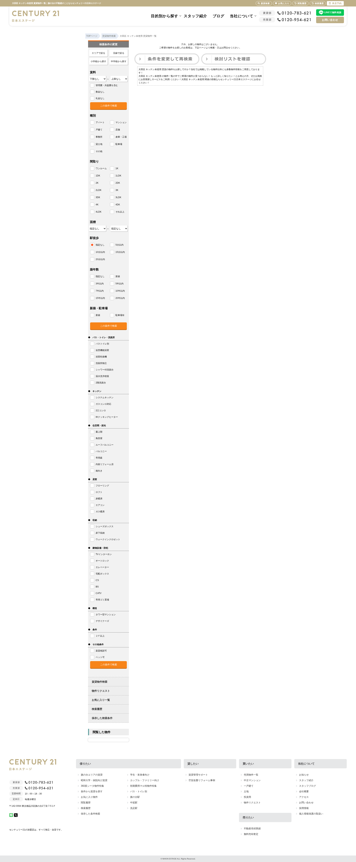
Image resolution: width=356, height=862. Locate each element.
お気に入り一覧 (101, 699)
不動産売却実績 (252, 828)
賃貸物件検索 (99, 681)
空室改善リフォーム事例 (202, 780)
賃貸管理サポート (198, 774)
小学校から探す (98, 61)
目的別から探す (164, 16)
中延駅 (133, 802)
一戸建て (248, 785)
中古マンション (252, 780)
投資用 (247, 797)
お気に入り (283, 3)
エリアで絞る (98, 53)
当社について (241, 16)
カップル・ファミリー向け (144, 780)
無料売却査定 (251, 834)
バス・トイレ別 (138, 791)
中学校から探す (118, 61)
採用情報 (304, 808)
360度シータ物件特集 (92, 785)
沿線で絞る (118, 53)
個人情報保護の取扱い (311, 813)
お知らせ (304, 774)
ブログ (218, 16)
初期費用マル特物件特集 (143, 785)
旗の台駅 (135, 797)
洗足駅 (133, 808)
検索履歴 (97, 708)
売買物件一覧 (251, 774)
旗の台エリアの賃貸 (92, 774)
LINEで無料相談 (332, 12)
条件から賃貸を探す (92, 791)
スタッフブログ (307, 785)
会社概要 (304, 791)
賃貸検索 (265, 3)
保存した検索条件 (102, 718)
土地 (246, 791)
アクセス (304, 797)
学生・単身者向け (139, 774)
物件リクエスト (101, 690)
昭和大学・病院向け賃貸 (94, 780)
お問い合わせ (330, 19)
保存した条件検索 (90, 813)
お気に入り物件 (89, 797)
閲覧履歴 (85, 802)
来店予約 (337, 3)
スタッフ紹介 (195, 16)
